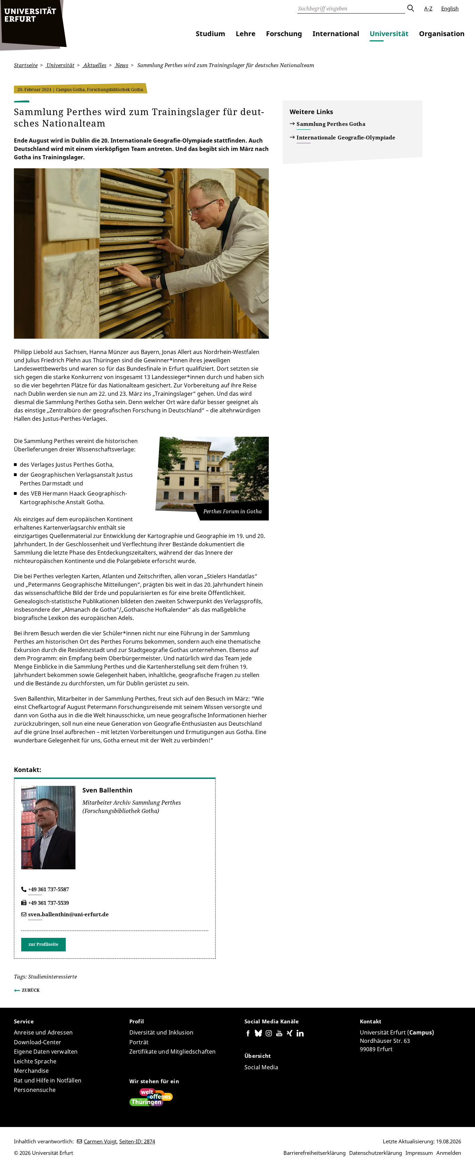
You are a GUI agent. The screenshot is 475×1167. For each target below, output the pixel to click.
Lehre (246, 33)
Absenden (410, 8)
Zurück (31, 990)
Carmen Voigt (100, 1141)
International (336, 33)
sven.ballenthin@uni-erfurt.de (68, 914)
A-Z (428, 8)
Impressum (419, 1152)
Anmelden (448, 1152)
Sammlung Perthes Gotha (331, 123)
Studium (210, 33)
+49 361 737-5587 (48, 889)
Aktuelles (94, 65)
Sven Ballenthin (107, 790)
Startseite (26, 65)
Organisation (442, 33)
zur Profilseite (43, 944)
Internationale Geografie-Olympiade (346, 137)
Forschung (284, 33)
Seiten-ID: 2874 (137, 1141)
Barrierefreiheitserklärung (314, 1152)
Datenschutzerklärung (375, 1152)
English (450, 8)
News (121, 65)
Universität (389, 33)
